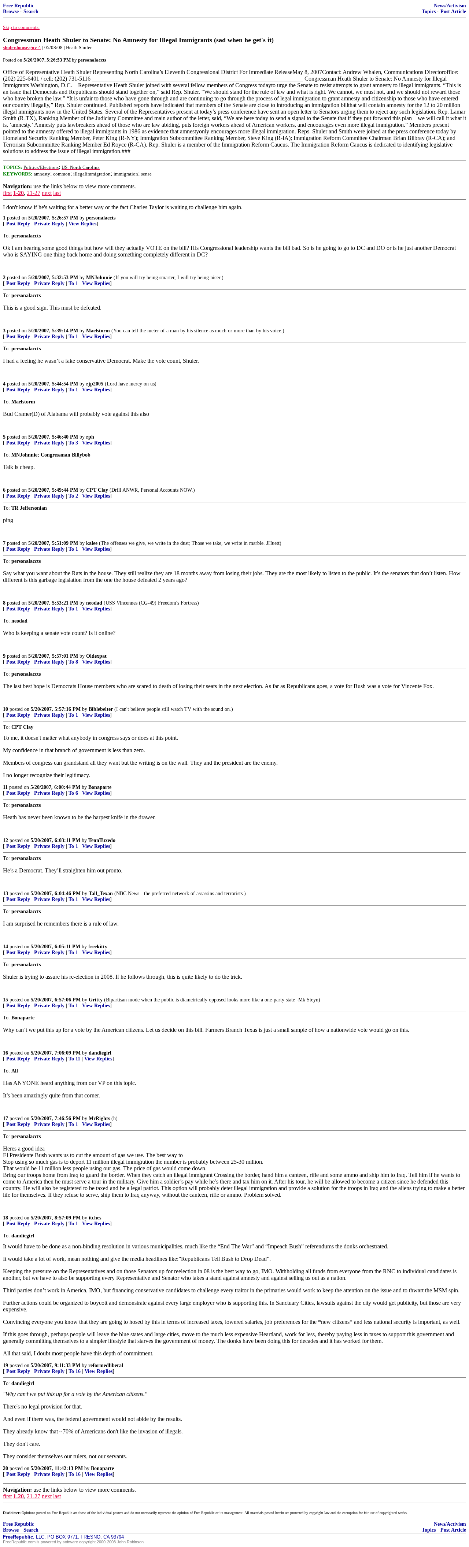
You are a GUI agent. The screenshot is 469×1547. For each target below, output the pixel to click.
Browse (11, 11)
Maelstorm (98, 330)
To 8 (73, 662)
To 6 (73, 793)
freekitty (97, 946)
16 (5, 1053)
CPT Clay (97, 490)
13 (5, 893)
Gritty (96, 1000)
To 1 (73, 283)
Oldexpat (96, 656)
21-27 (33, 193)
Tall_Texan (101, 893)
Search (30, 11)
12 (5, 840)
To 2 (73, 496)
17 (5, 1118)
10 (5, 709)
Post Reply (18, 223)
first (7, 193)
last (57, 193)
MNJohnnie (99, 277)
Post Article (453, 11)
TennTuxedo (101, 840)
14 (5, 946)
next (47, 193)
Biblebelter (101, 709)
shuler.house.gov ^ (22, 47)
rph (90, 437)
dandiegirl (100, 1053)
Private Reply (49, 223)
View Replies (82, 223)
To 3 (73, 443)
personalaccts (100, 218)
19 (5, 1365)
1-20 (18, 193)
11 (5, 787)
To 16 (75, 1371)
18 (5, 1218)
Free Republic (18, 5)
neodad (94, 603)
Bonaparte (99, 787)
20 (5, 1468)
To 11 (74, 1059)
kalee (91, 543)
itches (95, 1218)
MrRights (99, 1118)
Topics (429, 11)
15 (5, 1000)
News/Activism (450, 5)
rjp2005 (94, 384)
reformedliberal (105, 1365)
